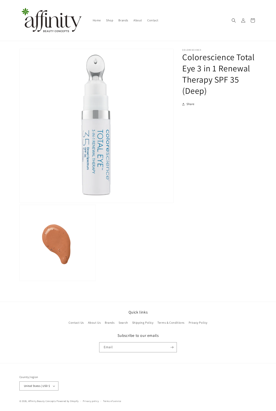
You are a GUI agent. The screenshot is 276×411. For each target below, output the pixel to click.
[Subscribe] (172, 347)
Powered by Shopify (67, 401)
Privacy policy (91, 401)
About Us (94, 323)
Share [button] (190, 104)
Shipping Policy (143, 323)
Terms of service (112, 401)
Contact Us (76, 323)
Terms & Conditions (171, 323)
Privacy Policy (198, 323)
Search (123, 323)
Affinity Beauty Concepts (42, 401)
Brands (110, 323)
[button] (233, 20)
